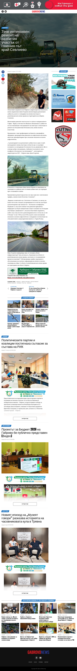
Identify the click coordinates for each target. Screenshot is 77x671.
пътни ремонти (12, 283)
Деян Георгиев (26, 281)
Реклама (41, 662)
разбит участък (22, 283)
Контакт (46, 662)
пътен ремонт (34, 281)
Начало (30, 662)
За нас (35, 662)
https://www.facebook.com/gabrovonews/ (21, 277)
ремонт (30, 283)
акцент (19, 281)
